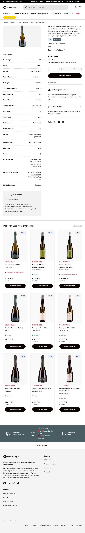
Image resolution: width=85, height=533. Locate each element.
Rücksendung (48, 468)
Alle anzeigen (77, 226)
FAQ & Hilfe (48, 460)
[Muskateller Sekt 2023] (15, 369)
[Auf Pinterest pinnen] (63, 122)
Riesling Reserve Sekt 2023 (14, 328)
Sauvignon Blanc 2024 (39, 328)
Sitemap (56, 525)
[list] (22, 36)
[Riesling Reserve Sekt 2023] (15, 308)
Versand (56, 62)
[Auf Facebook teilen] (59, 122)
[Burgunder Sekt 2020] (15, 245)
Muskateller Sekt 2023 (12, 388)
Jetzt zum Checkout (65, 75)
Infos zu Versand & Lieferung (55, 2)
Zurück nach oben (42, 445)
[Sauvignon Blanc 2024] (42, 308)
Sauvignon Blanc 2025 (67, 328)
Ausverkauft (71, 69)
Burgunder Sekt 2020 (12, 265)
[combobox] (45, 7)
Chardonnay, (30, 172)
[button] (80, 7)
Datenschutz (64, 525)
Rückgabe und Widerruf (45, 525)
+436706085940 (8, 501)
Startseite (5, 22)
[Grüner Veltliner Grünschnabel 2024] (69, 245)
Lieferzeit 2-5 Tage (37, 2)
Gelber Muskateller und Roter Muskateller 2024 (69, 389)
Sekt (49, 46)
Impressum (79, 525)
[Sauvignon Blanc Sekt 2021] (42, 369)
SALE (78, 13)
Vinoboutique (13, 521)
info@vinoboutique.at (10, 505)
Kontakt (5, 497)
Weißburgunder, (36, 174)
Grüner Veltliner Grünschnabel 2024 (65, 266)
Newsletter (47, 472)
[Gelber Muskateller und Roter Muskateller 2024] (69, 369)
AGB (72, 525)
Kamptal (19, 22)
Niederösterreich (36, 77)
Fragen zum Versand (50, 464)
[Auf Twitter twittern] (55, 122)
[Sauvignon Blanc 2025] (69, 308)
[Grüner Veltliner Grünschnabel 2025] (42, 245)
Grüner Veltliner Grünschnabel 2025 (38, 266)
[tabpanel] (22, 122)
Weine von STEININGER (29, 22)
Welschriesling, (33, 177)
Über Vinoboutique (9, 493)
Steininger (51, 43)
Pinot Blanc (39, 178)
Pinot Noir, (38, 172)
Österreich (12, 22)
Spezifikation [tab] (8, 54)
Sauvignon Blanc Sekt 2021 (41, 388)
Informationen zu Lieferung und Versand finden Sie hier (64, 98)
